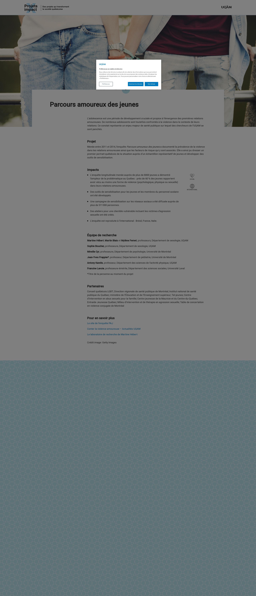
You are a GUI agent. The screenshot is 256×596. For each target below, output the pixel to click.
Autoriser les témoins (135, 84)
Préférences (106, 84)
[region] (128, 75)
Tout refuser (151, 84)
